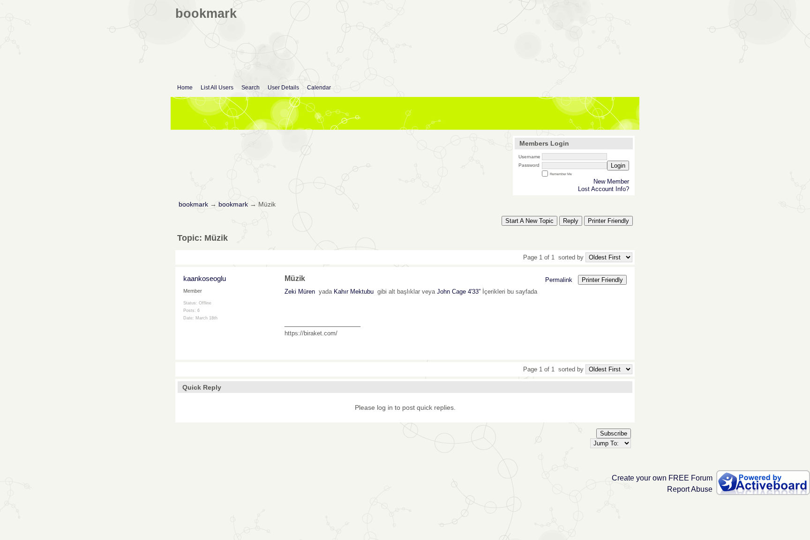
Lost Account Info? (603, 188)
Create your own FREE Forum (662, 478)
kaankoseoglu (204, 278)
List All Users (217, 87)
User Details (283, 87)
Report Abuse (689, 489)
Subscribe (613, 433)
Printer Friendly (608, 220)
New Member (611, 181)
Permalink (558, 279)
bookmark (193, 204)
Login (618, 165)
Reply (570, 220)
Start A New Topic (529, 220)
